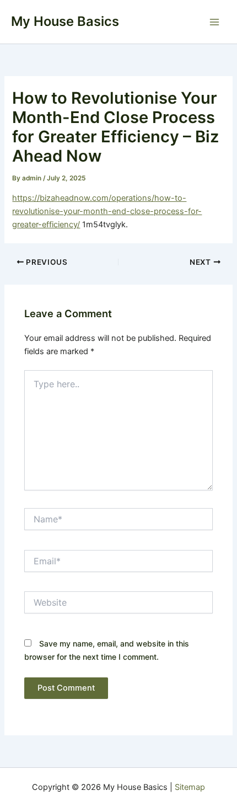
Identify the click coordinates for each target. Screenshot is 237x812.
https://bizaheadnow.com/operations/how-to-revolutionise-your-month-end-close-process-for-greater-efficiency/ (107, 211)
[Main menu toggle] (214, 22)
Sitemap (190, 787)
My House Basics (65, 21)
